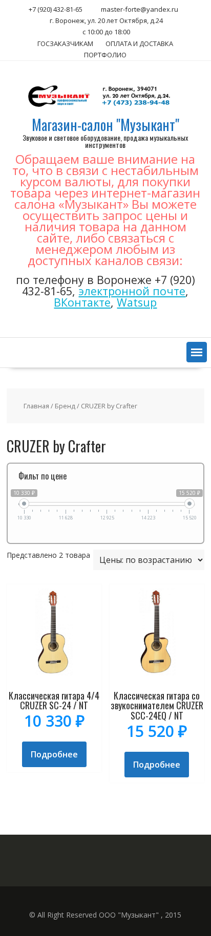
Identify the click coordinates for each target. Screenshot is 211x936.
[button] (196, 352)
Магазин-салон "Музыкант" (105, 124)
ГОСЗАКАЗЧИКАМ (65, 43)
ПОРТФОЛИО (105, 54)
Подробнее (54, 754)
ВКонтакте (82, 302)
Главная (36, 405)
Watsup (137, 302)
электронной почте (131, 291)
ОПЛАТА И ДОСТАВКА (139, 43)
